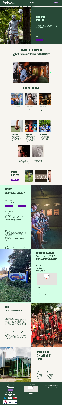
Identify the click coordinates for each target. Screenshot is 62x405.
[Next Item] (50, 72)
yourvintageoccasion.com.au (9, 321)
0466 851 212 (41, 271)
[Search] (47, 2)
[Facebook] (9, 392)
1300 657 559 (21, 332)
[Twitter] (11, 392)
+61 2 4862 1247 (11, 386)
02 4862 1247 (41, 264)
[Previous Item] (11, 72)
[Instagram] (7, 392)
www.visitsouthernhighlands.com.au (12, 331)
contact (9, 247)
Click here (6, 228)
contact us (9, 231)
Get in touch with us (22, 192)
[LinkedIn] (13, 392)
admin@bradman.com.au (42, 265)
